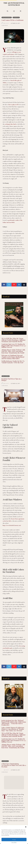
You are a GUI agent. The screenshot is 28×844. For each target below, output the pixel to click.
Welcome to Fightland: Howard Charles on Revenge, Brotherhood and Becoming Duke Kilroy (12, 360)
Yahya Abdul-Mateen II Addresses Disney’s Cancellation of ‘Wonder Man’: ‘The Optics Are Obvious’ (12, 736)
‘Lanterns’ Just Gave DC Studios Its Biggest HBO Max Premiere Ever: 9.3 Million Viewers (13, 349)
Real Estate (5, 379)
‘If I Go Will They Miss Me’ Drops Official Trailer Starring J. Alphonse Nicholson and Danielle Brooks (13, 343)
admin (7, 23)
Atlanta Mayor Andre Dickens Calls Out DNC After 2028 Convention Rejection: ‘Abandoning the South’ (13, 355)
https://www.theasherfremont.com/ (12, 529)
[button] (26, 827)
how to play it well (13, 104)
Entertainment (6, 17)
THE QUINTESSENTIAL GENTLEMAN (14, 4)
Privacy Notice (14, 842)
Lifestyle (16, 17)
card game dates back (10, 124)
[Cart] (14, 11)
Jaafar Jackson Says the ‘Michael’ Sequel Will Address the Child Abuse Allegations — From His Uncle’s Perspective (13, 730)
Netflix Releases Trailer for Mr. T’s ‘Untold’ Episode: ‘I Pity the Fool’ (12, 365)
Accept (14, 839)
